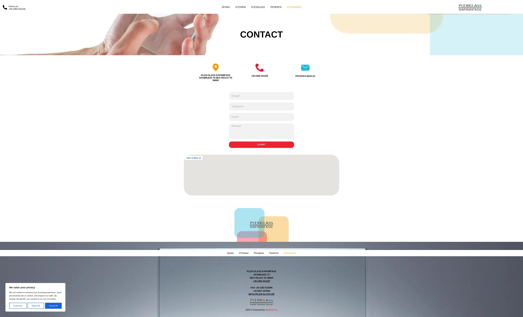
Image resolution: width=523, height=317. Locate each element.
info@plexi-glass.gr (305, 76)
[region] (35, 297)
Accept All (53, 306)
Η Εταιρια (240, 7)
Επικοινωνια (294, 7)
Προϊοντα (276, 7)
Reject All (36, 306)
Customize (17, 306)
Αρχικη (226, 7)
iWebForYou (271, 310)
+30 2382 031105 (259, 76)
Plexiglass (258, 7)
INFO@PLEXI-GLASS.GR (261, 294)
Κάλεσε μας (13, 6)
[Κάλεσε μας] (5, 7)
